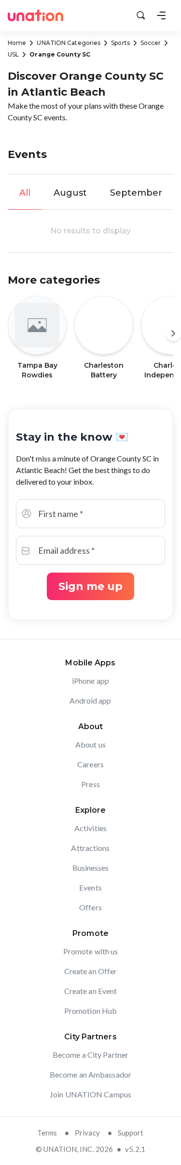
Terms (47, 1132)
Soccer (150, 42)
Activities (90, 828)
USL (13, 54)
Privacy (87, 1132)
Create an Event (90, 990)
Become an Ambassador (90, 1074)
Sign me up (90, 586)
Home (17, 42)
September (136, 192)
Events (90, 887)
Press (90, 784)
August (70, 192)
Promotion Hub (90, 1010)
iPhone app (90, 680)
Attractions (90, 847)
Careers (90, 764)
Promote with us (90, 951)
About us (90, 744)
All (24, 192)
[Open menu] (161, 15)
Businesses (90, 867)
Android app (90, 700)
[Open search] (141, 15)
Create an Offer (90, 971)
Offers (90, 907)
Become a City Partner (90, 1054)
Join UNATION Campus (90, 1094)
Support (131, 1132)
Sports (120, 42)
